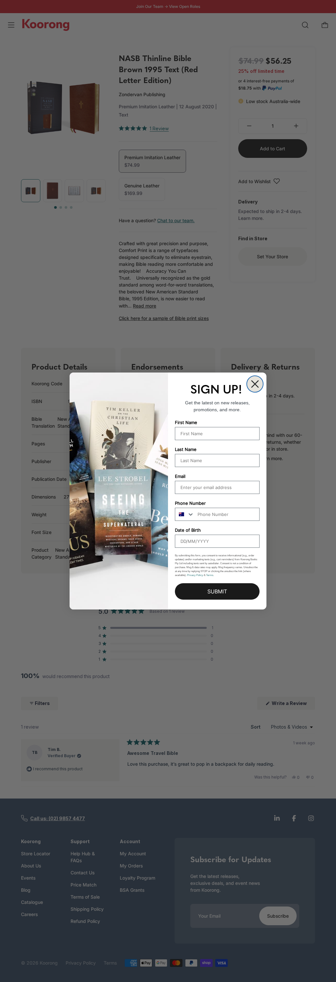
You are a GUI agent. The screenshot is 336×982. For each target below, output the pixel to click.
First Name (186, 422)
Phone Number (190, 503)
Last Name (186, 449)
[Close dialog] (255, 384)
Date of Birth (188, 530)
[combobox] (184, 514)
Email (180, 476)
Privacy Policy (195, 575)
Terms (209, 575)
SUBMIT (217, 591)
